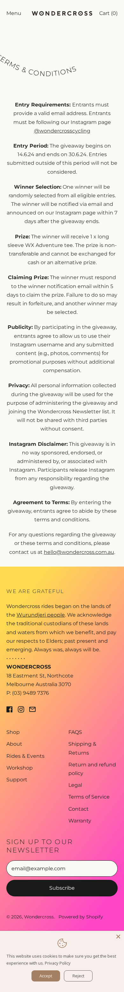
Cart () (108, 15)
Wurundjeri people (41, 615)
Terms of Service (89, 797)
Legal (75, 785)
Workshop (19, 768)
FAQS (75, 732)
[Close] (118, 936)
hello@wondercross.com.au (79, 552)
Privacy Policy (58, 963)
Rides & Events (25, 756)
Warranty (79, 821)
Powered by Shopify (81, 917)
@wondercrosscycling (62, 131)
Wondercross (39, 917)
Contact (78, 809)
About (14, 744)
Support (16, 780)
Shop (13, 732)
